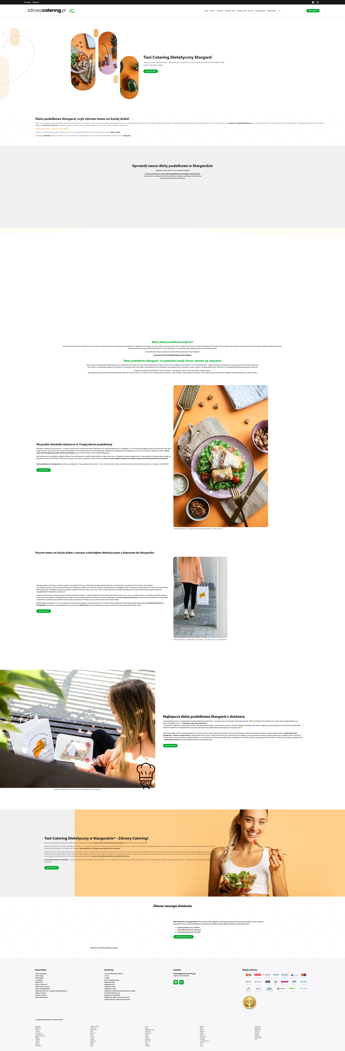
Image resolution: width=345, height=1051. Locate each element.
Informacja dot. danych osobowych (117, 999)
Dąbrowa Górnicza (40, 1036)
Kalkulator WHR (110, 987)
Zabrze (256, 1034)
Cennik (212, 11)
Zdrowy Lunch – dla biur (245, 11)
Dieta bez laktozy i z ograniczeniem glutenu (51, 991)
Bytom (37, 1029)
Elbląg (37, 1038)
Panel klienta (271, 11)
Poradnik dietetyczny (112, 993)
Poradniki (27, 2)
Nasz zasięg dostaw (111, 980)
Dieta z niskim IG (41, 984)
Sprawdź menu (230, 11)
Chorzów (37, 1031)
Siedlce (202, 1033)
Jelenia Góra (93, 1029)
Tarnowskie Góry (204, 1041)
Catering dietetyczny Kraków (188, 927)
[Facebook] (313, 2)
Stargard (202, 1038)
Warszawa (258, 1026)
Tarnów (202, 1042)
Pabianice (148, 1039)
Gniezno (37, 1044)
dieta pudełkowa (172, 174)
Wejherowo (258, 1028)
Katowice (92, 1033)
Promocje (220, 11)
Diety (206, 11)
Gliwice (37, 1042)
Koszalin (92, 1038)
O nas (106, 976)
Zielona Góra (258, 1038)
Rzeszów (202, 1031)
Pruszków (147, 1046)
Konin (91, 1036)
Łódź (146, 1026)
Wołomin (257, 1031)
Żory (256, 1039)
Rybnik (201, 1029)
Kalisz (91, 1031)
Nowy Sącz (148, 1033)
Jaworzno (93, 1028)
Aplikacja (35, 2)
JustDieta (38, 980)
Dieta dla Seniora (41, 997)
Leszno (92, 1044)
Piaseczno (148, 1041)
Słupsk (201, 1034)
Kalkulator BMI (109, 982)
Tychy (201, 1046)
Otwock (147, 1038)
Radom (202, 1026)
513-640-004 (184, 976)
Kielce (91, 1034)
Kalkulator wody (110, 989)
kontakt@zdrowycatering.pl (184, 974)
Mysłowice (148, 1031)
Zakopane (257, 1036)
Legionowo (93, 1041)
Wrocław (257, 1033)
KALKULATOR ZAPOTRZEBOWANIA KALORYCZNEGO (172, 355)
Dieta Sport (39, 978)
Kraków (92, 1039)
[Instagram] (317, 2)
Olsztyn (147, 1034)
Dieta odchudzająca (42, 989)
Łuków (146, 1028)
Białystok (37, 1026)
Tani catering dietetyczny (113, 974)
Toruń (201, 1044)
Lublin (91, 1046)
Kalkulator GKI (109, 984)
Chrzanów (38, 1033)
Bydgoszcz (38, 1028)
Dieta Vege (39, 976)
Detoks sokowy (40, 995)
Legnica (92, 1042)
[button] (279, 11)
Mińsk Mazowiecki (150, 1029)
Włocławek (258, 1029)
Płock (146, 1042)
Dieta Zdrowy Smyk (42, 987)
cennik (117, 132)
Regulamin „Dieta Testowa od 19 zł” (117, 997)
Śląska (201, 1028)
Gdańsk (37, 1039)
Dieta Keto (39, 982)
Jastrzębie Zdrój (94, 1026)
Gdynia (37, 1041)
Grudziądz (38, 1046)
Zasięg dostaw (260, 11)
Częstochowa (39, 1034)
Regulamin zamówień (112, 995)
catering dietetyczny (244, 123)
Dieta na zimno (40, 993)
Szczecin (202, 1039)
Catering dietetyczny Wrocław (189, 932)
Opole (146, 1036)
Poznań (147, 1044)
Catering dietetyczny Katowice (189, 930)
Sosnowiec (203, 1036)
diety (112, 132)
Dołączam (126, 135)
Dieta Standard (41, 974)
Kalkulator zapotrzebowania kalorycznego (119, 991)
